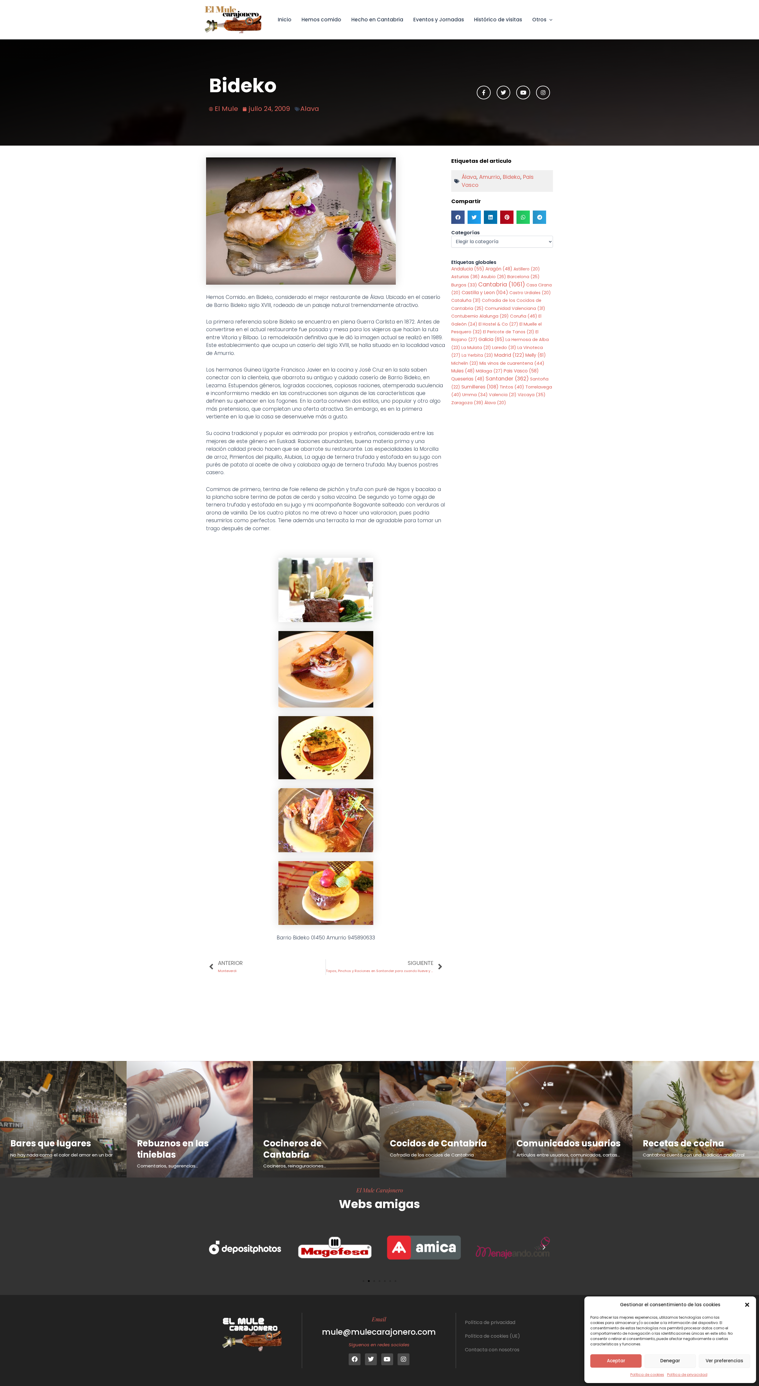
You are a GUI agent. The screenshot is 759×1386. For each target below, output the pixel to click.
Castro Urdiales (530, 293)
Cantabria (501, 285)
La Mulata (476, 348)
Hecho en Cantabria (377, 19)
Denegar (670, 1361)
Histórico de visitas (498, 19)
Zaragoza (467, 402)
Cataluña (466, 300)
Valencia (502, 395)
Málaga (489, 371)
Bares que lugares (50, 1143)
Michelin (464, 363)
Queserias (467, 379)
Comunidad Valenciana (515, 308)
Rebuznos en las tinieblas (173, 1149)
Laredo (504, 348)
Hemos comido (321, 19)
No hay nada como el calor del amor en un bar (61, 1155)
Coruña (523, 316)
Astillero (527, 269)
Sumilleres (479, 386)
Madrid (509, 355)
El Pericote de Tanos (508, 332)
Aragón (498, 269)
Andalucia (467, 269)
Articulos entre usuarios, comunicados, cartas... (568, 1155)
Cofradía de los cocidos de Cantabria (432, 1155)
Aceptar (616, 1361)
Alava (309, 108)
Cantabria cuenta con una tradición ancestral (693, 1155)
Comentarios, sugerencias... (167, 1166)
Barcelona (523, 277)
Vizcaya (532, 395)
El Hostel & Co (498, 324)
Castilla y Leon (485, 292)
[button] (747, 1305)
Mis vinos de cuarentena (511, 363)
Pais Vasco (521, 371)
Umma (475, 395)
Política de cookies (647, 1374)
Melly (535, 355)
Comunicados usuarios (568, 1143)
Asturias (465, 277)
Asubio (493, 277)
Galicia (491, 339)
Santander (507, 378)
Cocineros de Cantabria (292, 1149)
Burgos (464, 285)
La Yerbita (477, 355)
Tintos (512, 387)
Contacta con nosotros (492, 1349)
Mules (463, 371)
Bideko (511, 177)
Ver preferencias (724, 1361)
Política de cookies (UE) (492, 1336)
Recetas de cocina (683, 1143)
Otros (539, 19)
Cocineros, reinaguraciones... (294, 1166)
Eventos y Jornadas (438, 19)
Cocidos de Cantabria (438, 1143)
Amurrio (489, 177)
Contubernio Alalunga (480, 316)
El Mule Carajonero (379, 1190)
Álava (469, 177)
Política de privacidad (687, 1374)
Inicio (284, 19)
